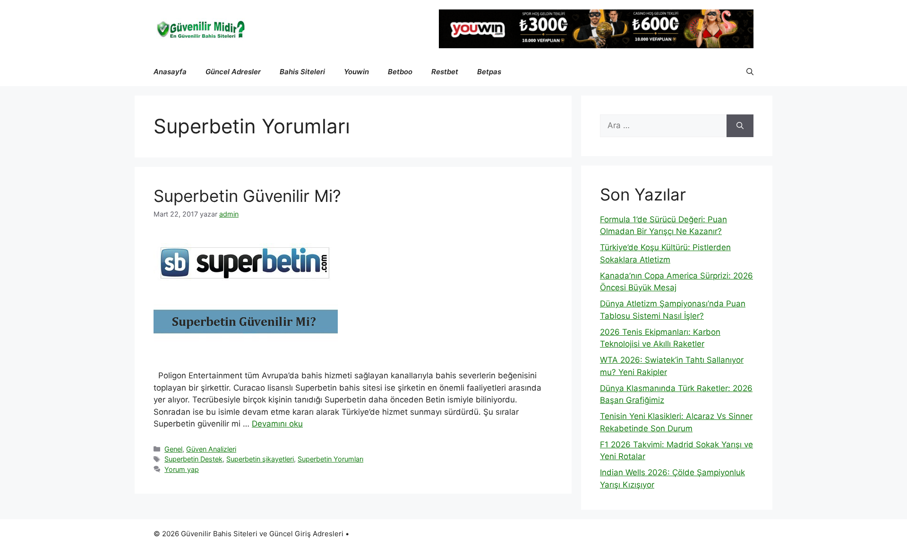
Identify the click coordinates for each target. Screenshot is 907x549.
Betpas (489, 71)
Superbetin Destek (193, 459)
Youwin (356, 71)
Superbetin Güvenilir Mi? (247, 196)
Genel (173, 449)
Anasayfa (170, 71)
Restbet (444, 71)
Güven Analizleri (211, 449)
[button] (750, 72)
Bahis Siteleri (302, 71)
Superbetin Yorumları (330, 459)
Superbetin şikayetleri (260, 459)
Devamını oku (277, 423)
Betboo (400, 71)
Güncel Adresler (233, 71)
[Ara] (740, 125)
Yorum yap (181, 469)
